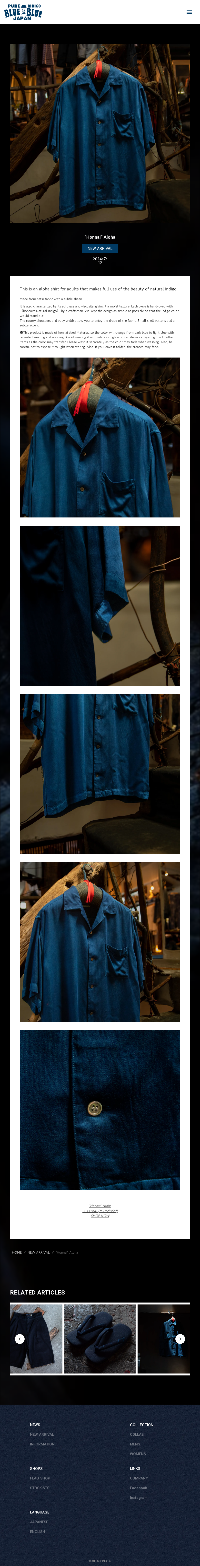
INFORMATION (42, 1444)
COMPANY (139, 1478)
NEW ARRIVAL (39, 1252)
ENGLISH (37, 1532)
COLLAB (137, 1434)
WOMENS (138, 1454)
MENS (135, 1444)
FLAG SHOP (40, 1478)
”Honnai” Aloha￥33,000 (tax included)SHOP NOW (100, 1210)
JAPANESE (39, 1522)
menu (189, 12)
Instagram (139, 1498)
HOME (17, 1252)
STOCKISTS (39, 1488)
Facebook (138, 1488)
